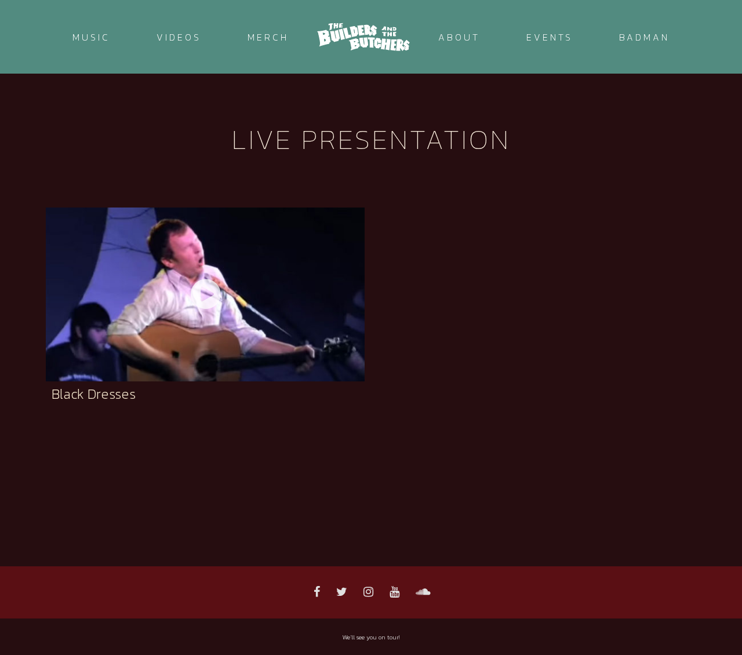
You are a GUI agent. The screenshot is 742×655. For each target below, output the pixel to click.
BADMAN (644, 37)
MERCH (268, 37)
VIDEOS (179, 37)
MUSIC (91, 37)
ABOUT (459, 37)
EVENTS (549, 37)
